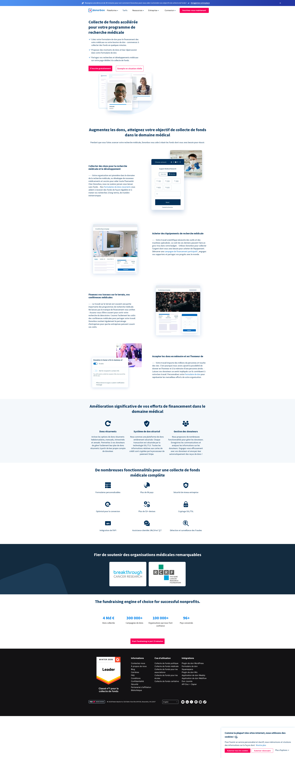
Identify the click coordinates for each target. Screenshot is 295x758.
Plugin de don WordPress (193, 663)
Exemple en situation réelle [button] (129, 68)
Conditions (135, 678)
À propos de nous (139, 666)
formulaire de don (193, 374)
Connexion (169, 10)
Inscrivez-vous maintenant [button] (194, 10)
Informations (137, 658)
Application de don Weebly (193, 675)
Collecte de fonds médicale (166, 666)
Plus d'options (281, 750)
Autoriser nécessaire (262, 751)
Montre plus (261, 745)
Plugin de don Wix (190, 672)
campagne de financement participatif (181, 251)
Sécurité (134, 684)
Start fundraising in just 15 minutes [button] (147, 641)
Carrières (135, 672)
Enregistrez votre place (200, 3)
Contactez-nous (138, 663)
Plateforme (112, 10)
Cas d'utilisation (163, 658)
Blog (133, 669)
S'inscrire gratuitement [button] (100, 68)
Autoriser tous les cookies (237, 751)
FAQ (132, 675)
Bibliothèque (136, 690)
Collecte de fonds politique (166, 663)
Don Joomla (187, 681)
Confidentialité (137, 681)
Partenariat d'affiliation (141, 687)
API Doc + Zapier (189, 684)
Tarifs (124, 10)
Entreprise (152, 10)
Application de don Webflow (194, 678)
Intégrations (188, 658)
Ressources (137, 10)
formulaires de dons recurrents (117, 187)
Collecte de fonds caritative (167, 681)
